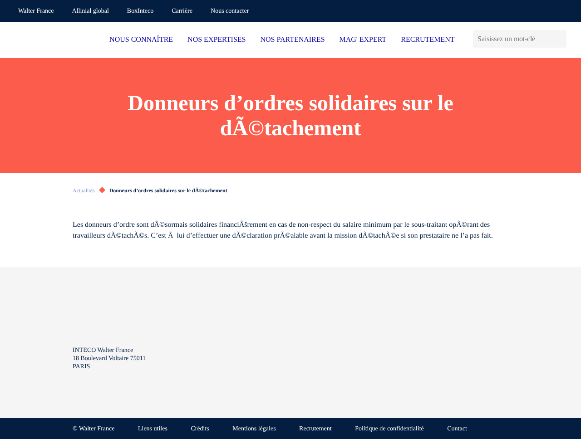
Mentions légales (254, 428)
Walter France (36, 11)
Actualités (84, 190)
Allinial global (90, 11)
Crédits (200, 428)
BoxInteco (140, 11)
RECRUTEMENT (427, 40)
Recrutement (315, 428)
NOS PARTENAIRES (293, 40)
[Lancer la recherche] (559, 39)
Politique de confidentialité (389, 428)
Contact (457, 428)
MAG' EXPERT (363, 40)
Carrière (182, 11)
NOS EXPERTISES (216, 40)
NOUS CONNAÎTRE (141, 40)
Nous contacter (230, 11)
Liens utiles (152, 428)
